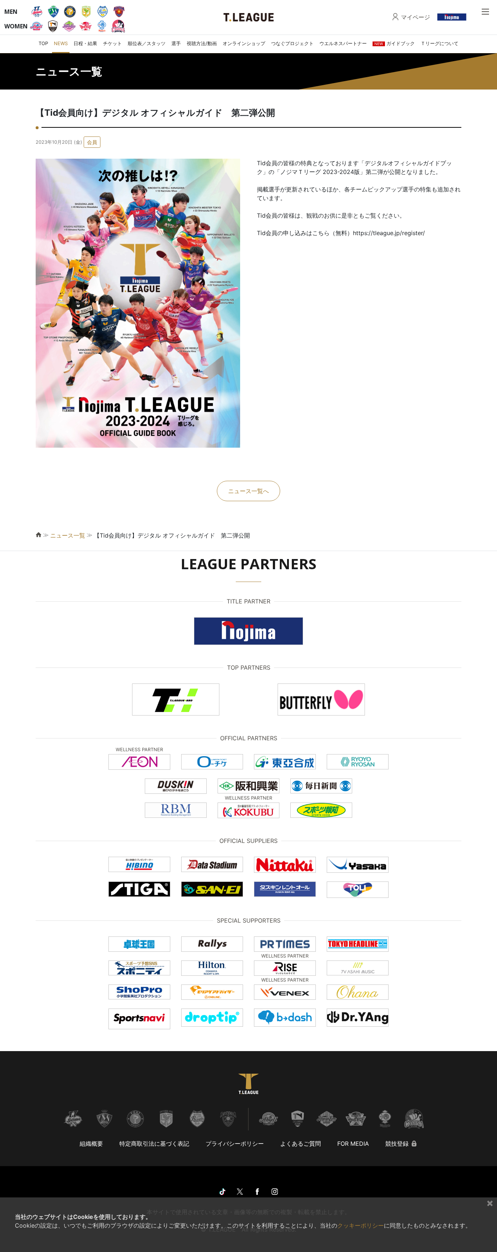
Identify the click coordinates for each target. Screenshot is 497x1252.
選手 (176, 43)
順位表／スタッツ (147, 43)
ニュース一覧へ (248, 491)
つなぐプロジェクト (292, 43)
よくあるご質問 (300, 1143)
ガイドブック (394, 43)
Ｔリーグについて (439, 43)
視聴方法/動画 (202, 43)
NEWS (61, 43)
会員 (92, 142)
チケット (112, 43)
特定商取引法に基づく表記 (154, 1143)
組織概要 (91, 1143)
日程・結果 (85, 43)
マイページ (415, 17)
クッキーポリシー (360, 1225)
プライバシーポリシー (235, 1143)
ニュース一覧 (67, 535)
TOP (43, 43)
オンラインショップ (244, 43)
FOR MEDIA (353, 1143)
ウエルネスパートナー (343, 43)
